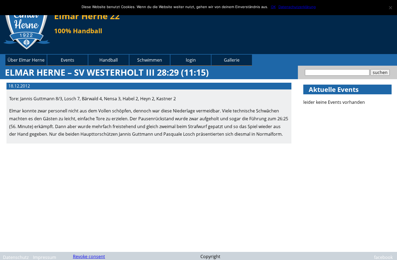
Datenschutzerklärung (297, 7)
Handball (108, 60)
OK (273, 7)
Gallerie (232, 60)
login (191, 60)
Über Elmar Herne (26, 60)
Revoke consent (89, 256)
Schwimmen (149, 60)
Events (67, 60)
